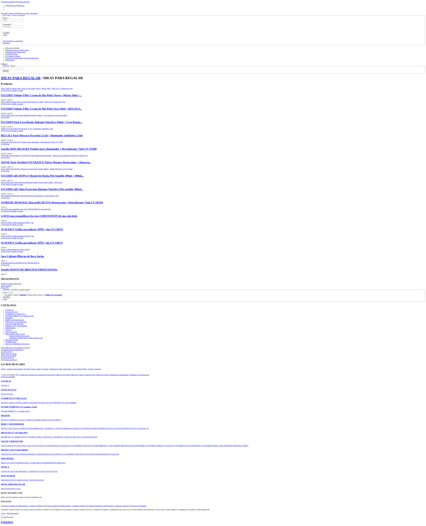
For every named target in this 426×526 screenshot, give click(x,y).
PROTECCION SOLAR (43, 403)
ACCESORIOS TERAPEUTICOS (76, 454)
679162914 (7, 522)
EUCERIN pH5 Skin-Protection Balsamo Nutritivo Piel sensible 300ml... (42, 189)
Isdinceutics (67, 369)
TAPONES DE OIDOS (9, 454)
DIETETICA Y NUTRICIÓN (16, 322)
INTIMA (37, 420)
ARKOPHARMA (225, 446)
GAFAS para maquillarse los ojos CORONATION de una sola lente (39, 215)
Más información (13, 513)
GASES (111, 446)
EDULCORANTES (44, 437)
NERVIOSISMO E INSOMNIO (145, 446)
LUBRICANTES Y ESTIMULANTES (29, 480)
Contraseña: (7, 24)
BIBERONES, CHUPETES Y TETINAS (48, 428)
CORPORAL (57, 403)
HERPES (117, 446)
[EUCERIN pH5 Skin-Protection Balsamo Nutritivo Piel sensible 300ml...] (31, 182)
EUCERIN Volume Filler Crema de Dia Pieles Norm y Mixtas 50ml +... (41, 95)
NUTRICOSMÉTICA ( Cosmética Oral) (15, 411)
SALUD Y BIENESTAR (14, 324)
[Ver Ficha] (5, 90)
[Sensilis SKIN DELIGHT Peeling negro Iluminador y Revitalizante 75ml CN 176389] (32, 142)
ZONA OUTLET (11, 312)
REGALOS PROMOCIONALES (17, 344)
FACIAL (65, 403)
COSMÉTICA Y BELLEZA (15, 314)
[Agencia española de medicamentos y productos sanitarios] (22, 506)
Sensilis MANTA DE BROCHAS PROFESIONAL (29, 269)
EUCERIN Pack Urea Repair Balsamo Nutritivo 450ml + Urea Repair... (41, 122)
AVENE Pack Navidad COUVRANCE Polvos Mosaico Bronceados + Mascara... (46, 162)
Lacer (74, 369)
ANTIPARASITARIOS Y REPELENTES (33, 454)
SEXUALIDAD (11, 332)
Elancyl (39, 369)
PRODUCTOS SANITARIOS (16, 326)
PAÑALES (109, 428)
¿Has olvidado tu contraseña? (13, 41)
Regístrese (6, 43)
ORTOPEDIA (10, 328)
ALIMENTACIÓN (26, 428)
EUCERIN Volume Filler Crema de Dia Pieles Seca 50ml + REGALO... (41, 108)
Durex (33, 369)
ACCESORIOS (86, 428)
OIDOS (58, 420)
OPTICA (8, 330)
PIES (20, 403)
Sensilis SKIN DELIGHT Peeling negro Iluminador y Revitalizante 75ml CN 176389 (49, 148)
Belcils (3, 369)
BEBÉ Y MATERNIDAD (14, 320)
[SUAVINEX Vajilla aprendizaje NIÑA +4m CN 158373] (17, 236)
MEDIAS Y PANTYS (9, 463)
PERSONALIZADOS (71, 428)
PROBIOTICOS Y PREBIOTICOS (14, 437)
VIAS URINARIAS (192, 446)
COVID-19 (9, 310)
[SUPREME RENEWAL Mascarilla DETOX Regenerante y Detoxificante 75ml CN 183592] (30, 196)
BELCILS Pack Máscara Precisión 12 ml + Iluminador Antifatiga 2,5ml (42, 135)
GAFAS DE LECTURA (10, 471)
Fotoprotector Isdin (55, 369)
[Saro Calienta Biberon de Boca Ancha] (15, 249)
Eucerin (45, 369)
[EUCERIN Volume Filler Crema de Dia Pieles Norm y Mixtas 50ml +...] (37, 88)
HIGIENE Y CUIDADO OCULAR (32, 471)
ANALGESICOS (38, 446)
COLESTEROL (77, 446)
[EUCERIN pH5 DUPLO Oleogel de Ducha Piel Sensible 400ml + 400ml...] (36, 169)
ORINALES (60, 463)
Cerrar (5, 35)
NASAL (44, 420)
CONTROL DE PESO (89, 437)
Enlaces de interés (102, 375)
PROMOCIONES (11, 340)
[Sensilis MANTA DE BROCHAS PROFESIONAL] (20, 263)
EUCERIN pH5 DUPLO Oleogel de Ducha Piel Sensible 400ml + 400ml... (42, 175)
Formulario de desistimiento (118, 375)
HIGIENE (9, 318)
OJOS (31, 403)
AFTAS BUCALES (24, 446)
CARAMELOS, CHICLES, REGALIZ (66, 437)
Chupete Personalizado (15, 369)
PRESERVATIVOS (8, 480)
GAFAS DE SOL (51, 471)
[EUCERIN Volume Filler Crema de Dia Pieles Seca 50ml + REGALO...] (33, 102)
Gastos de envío (90, 375)
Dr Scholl (27, 369)
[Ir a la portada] (8, 377)
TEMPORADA (11, 342)
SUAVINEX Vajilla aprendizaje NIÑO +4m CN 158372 (32, 229)
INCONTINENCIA (56, 454)
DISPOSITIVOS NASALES (108, 454)
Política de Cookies (77, 375)
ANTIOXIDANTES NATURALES (58, 446)
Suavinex (97, 369)
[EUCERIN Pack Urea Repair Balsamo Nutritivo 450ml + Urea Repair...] (34, 115)
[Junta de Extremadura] (137, 506)
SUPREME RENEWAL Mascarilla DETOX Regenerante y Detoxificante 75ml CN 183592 (52, 202)
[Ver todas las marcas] (9, 360)
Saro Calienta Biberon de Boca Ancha (22, 256)
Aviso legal (50, 375)
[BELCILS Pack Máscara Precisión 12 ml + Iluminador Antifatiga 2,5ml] (27, 129)
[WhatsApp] (14, 6)
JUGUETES (117, 428)
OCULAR (51, 420)
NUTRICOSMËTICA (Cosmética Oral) (19, 316)
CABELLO (29, 420)
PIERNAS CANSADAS (166, 446)
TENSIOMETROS (49, 463)
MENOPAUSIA (127, 446)
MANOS (4, 403)
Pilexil (79, 369)
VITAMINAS (32, 437)
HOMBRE (73, 403)
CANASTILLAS (142, 428)
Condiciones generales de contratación (32, 375)
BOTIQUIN (93, 454)
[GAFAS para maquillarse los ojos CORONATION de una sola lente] (26, 209)
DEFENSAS (88, 446)
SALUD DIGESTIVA (9, 446)
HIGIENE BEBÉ (98, 428)
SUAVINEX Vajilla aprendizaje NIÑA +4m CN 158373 (32, 242)
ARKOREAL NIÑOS (240, 446)
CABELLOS (13, 403)
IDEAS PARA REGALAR (20, 78)
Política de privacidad (62, 375)
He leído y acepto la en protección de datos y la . (33, 295)
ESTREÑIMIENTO (100, 446)
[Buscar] (4, 64)
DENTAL (4, 420)
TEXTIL (133, 428)
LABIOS (25, 403)
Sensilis (91, 369)
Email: (6, 18)
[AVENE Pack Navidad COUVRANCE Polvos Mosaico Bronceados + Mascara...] (44, 156)
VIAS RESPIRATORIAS (209, 446)
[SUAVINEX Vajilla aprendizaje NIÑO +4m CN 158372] (17, 223)
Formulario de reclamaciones (139, 375)
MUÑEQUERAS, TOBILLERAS (29, 463)
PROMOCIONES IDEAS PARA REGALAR (26, 338)
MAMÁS (126, 428)
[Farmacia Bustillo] (15, 2)
